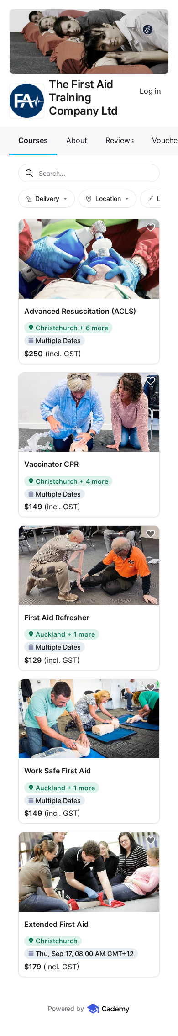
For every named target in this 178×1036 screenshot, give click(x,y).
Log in (150, 90)
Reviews (119, 140)
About (76, 140)
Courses (33, 140)
